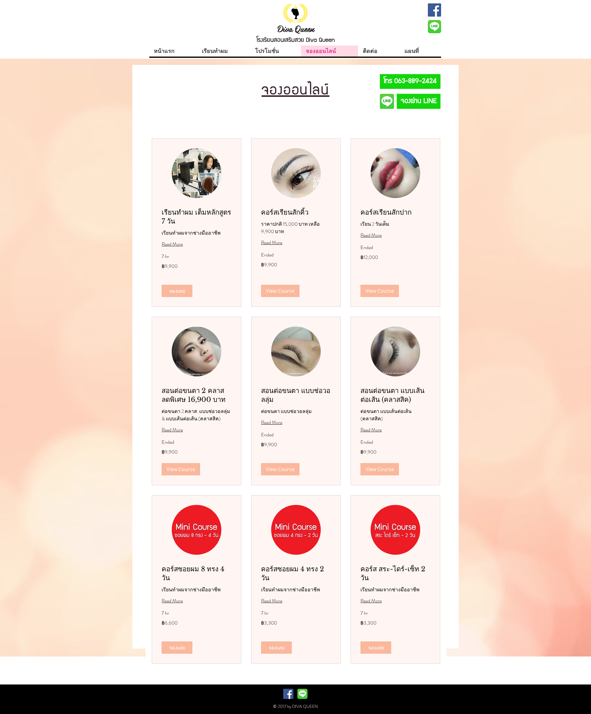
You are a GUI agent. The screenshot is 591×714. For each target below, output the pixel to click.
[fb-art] (434, 10)
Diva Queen (295, 28)
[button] (177, 291)
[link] (196, 217)
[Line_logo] (434, 26)
